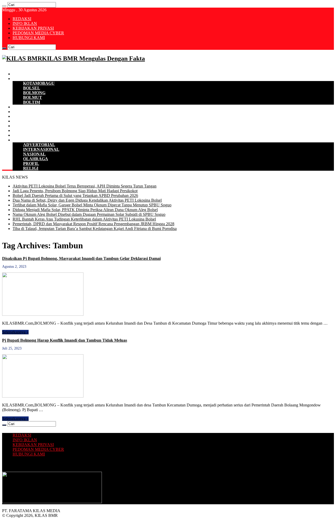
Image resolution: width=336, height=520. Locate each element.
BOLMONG (34, 92)
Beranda (20, 74)
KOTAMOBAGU (39, 83)
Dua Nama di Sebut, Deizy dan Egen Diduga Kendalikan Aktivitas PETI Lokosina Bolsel (87, 200)
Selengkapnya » (15, 332)
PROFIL (31, 163)
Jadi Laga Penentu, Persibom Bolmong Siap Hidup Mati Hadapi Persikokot (75, 191)
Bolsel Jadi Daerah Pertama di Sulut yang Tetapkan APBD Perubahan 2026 (75, 195)
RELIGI (30, 168)
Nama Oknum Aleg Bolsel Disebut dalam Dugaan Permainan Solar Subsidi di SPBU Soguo (89, 214)
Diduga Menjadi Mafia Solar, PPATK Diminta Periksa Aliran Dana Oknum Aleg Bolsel (85, 209)
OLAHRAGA (35, 159)
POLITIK (21, 116)
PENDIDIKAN (26, 130)
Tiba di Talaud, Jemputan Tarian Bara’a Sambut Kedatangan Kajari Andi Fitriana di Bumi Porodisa (95, 228)
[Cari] (4, 6)
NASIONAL (34, 154)
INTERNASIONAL (41, 149)
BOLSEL (31, 88)
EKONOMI (23, 107)
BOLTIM (31, 102)
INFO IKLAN (25, 23)
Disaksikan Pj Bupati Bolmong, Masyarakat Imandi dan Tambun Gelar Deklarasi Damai (81, 258)
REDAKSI (22, 19)
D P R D (20, 111)
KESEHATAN (26, 126)
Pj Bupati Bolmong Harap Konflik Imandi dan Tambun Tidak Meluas (64, 340)
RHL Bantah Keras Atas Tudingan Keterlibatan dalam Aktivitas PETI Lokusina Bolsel (84, 219)
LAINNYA (23, 140)
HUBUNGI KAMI (29, 37)
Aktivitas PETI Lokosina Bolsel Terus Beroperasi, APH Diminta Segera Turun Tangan (84, 186)
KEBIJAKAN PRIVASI (33, 28)
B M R (19, 78)
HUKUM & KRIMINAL (35, 121)
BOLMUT (32, 97)
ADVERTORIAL (39, 144)
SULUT (20, 135)
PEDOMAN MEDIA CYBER (38, 33)
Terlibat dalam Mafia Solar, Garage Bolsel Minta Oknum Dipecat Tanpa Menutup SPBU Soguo (92, 205)
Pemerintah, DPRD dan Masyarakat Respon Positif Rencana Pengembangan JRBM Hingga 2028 (93, 224)
